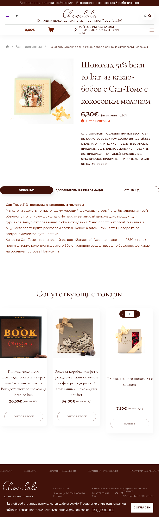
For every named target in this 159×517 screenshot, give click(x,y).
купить (129, 423)
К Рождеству (118, 138)
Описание (26, 190)
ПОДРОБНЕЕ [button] (103, 510)
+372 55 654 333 (100, 494)
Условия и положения (62, 471)
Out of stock (24, 416)
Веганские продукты (132, 148)
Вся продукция (29, 47)
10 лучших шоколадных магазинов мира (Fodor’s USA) (79, 20)
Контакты (30, 471)
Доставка (6, 471)
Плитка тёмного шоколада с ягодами (129, 381)
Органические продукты (113, 143)
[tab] (26, 190)
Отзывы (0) (132, 190)
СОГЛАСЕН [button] (142, 507)
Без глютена (107, 148)
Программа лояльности (144, 471)
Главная (7, 46)
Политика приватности (103, 471)
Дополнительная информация (79, 190)
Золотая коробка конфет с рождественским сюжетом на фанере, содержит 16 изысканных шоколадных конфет (76, 383)
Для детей (136, 138)
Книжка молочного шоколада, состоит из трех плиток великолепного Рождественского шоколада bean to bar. (23, 383)
